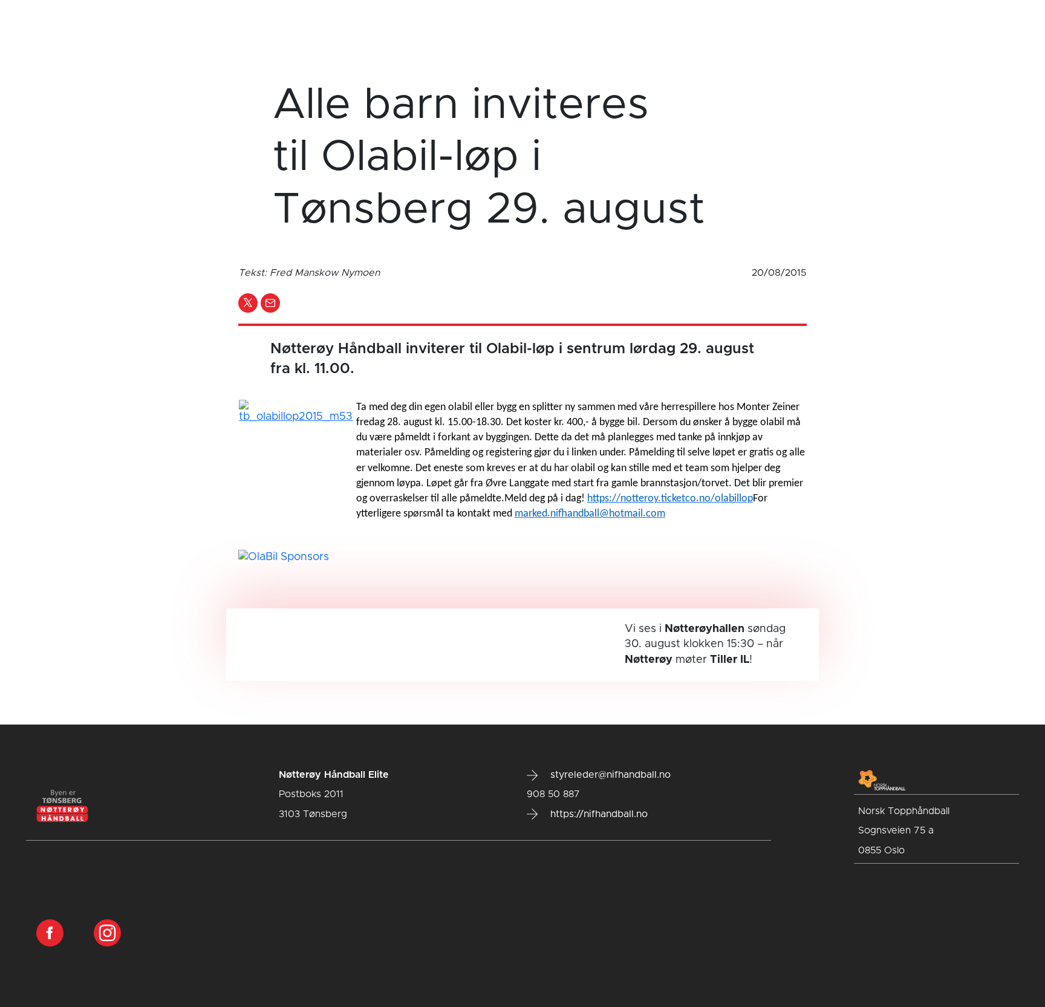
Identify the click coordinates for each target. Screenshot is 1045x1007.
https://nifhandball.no (597, 814)
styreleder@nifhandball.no (609, 775)
